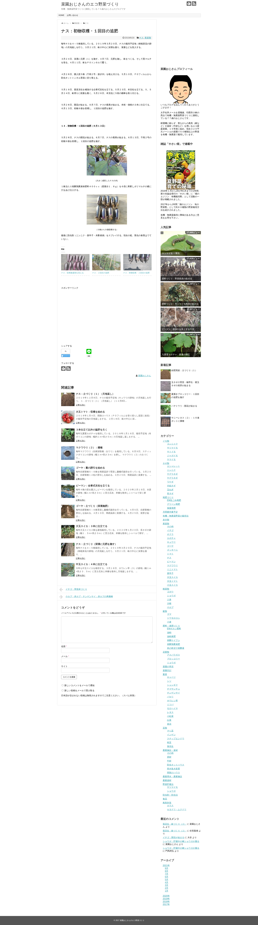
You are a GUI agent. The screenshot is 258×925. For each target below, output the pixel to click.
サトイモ (171, 452)
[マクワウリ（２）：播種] (68, 453)
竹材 (169, 761)
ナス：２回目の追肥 (100, 273)
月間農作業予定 (170, 512)
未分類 (166, 520)
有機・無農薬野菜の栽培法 (176, 516)
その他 (170, 526)
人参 (169, 599)
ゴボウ (170, 592)
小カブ (170, 607)
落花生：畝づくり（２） (174, 824)
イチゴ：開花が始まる (173, 837)
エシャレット (173, 466)
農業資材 (167, 780)
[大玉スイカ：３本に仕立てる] (68, 531)
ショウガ (171, 596)
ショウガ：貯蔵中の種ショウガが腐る (181, 841)
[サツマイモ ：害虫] (181, 243)
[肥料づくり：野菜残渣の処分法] (181, 269)
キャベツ (171, 677)
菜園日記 (167, 670)
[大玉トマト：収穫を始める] (68, 417)
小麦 (169, 622)
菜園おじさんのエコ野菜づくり (90, 4)
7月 (166, 874)
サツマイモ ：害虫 (171, 253)
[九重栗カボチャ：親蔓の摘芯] (181, 345)
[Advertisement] (83, 318)
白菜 (169, 720)
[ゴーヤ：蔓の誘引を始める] (68, 473)
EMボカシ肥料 (174, 628)
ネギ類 (166, 463)
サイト (64, 666)
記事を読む (80, 405)
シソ (169, 681)
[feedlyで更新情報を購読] (189, 3)
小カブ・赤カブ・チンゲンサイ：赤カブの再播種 (89, 596)
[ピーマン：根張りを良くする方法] (181, 320)
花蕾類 (166, 652)
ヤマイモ (171, 459)
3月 (166, 885)
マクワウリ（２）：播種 (89, 447)
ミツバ (170, 704)
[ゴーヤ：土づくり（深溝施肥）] (68, 511)
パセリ (170, 697)
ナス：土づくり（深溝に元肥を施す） (96, 544)
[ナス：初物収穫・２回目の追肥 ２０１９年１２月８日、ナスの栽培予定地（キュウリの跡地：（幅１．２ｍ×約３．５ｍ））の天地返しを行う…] (137, 262)
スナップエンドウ (175, 738)
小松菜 (170, 716)
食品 (165, 799)
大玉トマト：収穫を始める (90, 411)
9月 (166, 868)
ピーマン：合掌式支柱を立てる (93, 485)
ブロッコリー (173, 659)
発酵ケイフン (173, 640)
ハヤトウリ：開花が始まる (184, 406)
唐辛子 (170, 573)
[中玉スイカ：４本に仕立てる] (68, 569)
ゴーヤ (170, 546)
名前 (64, 646)
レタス (170, 712)
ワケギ (170, 482)
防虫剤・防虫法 (170, 795)
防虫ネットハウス (175, 765)
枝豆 (169, 742)
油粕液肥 (171, 636)
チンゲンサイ (173, 693)
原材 (169, 757)
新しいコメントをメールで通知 (79, 685)
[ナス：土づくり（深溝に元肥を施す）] (68, 549)
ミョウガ (171, 663)
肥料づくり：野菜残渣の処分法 (177, 278)
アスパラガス (173, 655)
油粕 (169, 632)
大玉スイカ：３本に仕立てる (91, 526)
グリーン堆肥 (173, 504)
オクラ (170, 534)
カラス (170, 805)
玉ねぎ (170, 489)
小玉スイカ (172, 585)
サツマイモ (172, 448)
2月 (166, 888)
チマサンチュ (173, 689)
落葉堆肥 (171, 508)
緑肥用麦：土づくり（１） (184, 370)
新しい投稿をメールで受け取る (79, 690)
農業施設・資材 (170, 750)
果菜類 (148, 38)
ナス (141, 38)
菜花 (169, 724)
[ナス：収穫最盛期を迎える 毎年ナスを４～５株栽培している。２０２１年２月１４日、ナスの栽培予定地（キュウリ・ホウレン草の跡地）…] (75, 262)
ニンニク (171, 470)
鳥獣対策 (167, 803)
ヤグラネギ (172, 474)
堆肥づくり (168, 497)
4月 (166, 882)
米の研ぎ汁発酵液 (175, 648)
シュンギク (172, 685)
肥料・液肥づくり (171, 626)
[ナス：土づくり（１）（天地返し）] (68, 399)
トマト (170, 554)
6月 (166, 877)
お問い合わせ (72, 15)
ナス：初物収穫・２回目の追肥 (136, 273)
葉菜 (165, 674)
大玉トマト (172, 581)
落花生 (170, 746)
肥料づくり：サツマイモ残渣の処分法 (180, 304)
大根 (169, 603)
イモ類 (166, 441)
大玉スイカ (172, 577)
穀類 (165, 611)
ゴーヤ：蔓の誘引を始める (90, 467)
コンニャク (172, 444)
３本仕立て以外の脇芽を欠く (91, 429)
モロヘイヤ (172, 708)
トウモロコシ (173, 618)
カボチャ (171, 538)
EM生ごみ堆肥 (174, 500)
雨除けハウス (173, 772)
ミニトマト (172, 569)
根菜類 (166, 589)
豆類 (165, 728)
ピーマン (171, 561)
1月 (166, 891)
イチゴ (170, 530)
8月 (166, 871)
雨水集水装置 (173, 769)
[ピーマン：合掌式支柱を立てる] (68, 491)
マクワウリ (172, 565)
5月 (166, 879)
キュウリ (171, 542)
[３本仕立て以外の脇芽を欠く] (68, 435)
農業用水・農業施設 (172, 776)
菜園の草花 (168, 666)
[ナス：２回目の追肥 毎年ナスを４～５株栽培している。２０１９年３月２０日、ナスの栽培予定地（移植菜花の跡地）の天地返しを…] (106, 262)
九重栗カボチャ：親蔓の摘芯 (176, 354)
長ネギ (170, 493)
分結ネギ (171, 486)
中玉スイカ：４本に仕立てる (91, 564)
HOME (61, 15)
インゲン (171, 735)
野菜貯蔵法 (168, 784)
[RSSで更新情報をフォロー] (194, 3)
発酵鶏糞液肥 (173, 644)
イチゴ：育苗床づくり (76, 589)
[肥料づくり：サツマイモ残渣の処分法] (181, 294)
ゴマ (169, 614)
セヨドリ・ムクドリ (176, 809)
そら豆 (170, 731)
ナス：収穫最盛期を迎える (72, 273)
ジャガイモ (172, 455)
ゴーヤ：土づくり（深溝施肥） (93, 506)
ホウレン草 (172, 700)
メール (65, 656)
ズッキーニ (172, 550)
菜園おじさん (144, 375)
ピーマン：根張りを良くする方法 (178, 329)
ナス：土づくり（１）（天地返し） (95, 394)
